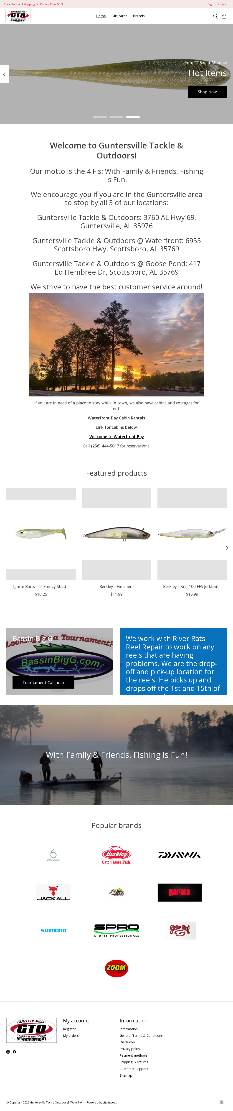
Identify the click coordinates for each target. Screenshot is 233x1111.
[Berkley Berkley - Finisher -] (116, 534)
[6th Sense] (53, 855)
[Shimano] (53, 931)
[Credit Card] (221, 1102)
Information (129, 1029)
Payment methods (134, 1055)
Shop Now (207, 91)
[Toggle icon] (215, 16)
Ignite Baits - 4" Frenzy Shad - (41, 586)
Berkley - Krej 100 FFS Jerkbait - (192, 586)
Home (101, 16)
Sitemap (126, 1075)
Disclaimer (127, 1042)
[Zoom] (116, 969)
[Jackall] (53, 893)
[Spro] (116, 931)
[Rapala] (179, 893)
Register (69, 1029)
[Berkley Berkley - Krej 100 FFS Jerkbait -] (192, 534)
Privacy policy (130, 1048)
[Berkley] (116, 855)
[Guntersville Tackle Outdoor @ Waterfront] (17, 16)
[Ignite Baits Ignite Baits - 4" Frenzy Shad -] (41, 534)
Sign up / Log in (217, 4)
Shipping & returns (134, 1062)
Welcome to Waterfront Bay (116, 436)
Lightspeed (110, 1102)
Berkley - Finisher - (116, 586)
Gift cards (119, 16)
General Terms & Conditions (141, 1035)
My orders (71, 1035)
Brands (139, 16)
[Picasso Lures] (116, 893)
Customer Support (134, 1068)
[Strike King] (179, 931)
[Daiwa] (179, 855)
